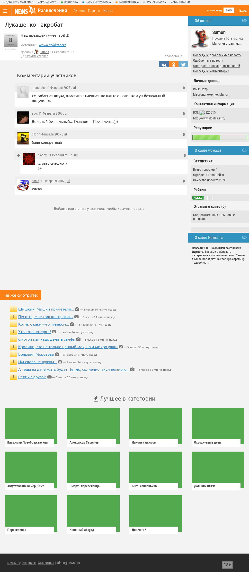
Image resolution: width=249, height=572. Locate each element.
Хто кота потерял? (34, 331)
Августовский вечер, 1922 (25, 486)
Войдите (60, 208)
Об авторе (203, 20)
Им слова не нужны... (37, 361)
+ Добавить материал (18, 2)
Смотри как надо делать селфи (46, 338)
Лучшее (79, 10)
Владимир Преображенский (27, 442)
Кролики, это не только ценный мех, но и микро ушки (68, 346)
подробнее (199, 262)
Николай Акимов (144, 442)
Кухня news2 (155, 2)
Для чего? (139, 530)
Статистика (235, 38)
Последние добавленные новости (217, 55)
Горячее (94, 10)
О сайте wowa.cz (208, 150)
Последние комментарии (211, 71)
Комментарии (180, 2)
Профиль (218, 38)
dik (34, 134)
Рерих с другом (32, 376)
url (74, 88)
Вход (243, 10)
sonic (35, 181)
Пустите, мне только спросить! (45, 316)
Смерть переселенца (85, 486)
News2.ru (13, 563)
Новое (108, 10)
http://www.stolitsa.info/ (209, 118)
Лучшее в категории (126, 398)
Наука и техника (97, 2)
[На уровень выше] (18, 155)
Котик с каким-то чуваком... (43, 323)
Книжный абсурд (82, 530)
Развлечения (127, 2)
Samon (44, 52)
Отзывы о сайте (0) (210, 206)
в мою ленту (214, 10)
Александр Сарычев (84, 442)
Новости (70, 2)
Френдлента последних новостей (216, 66)
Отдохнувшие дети (207, 442)
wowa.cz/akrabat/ (52, 44)
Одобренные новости (208, 60)
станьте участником (90, 208)
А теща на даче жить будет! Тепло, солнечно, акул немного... (73, 369)
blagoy (42, 155)
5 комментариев (36, 56)
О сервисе (29, 563)
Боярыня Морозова (36, 354)
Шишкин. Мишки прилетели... (46, 308)
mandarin (38, 88)
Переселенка (16, 530)
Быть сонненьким (144, 486)
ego (34, 113)
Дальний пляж (204, 486)
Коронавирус (47, 2)
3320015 (210, 112)
